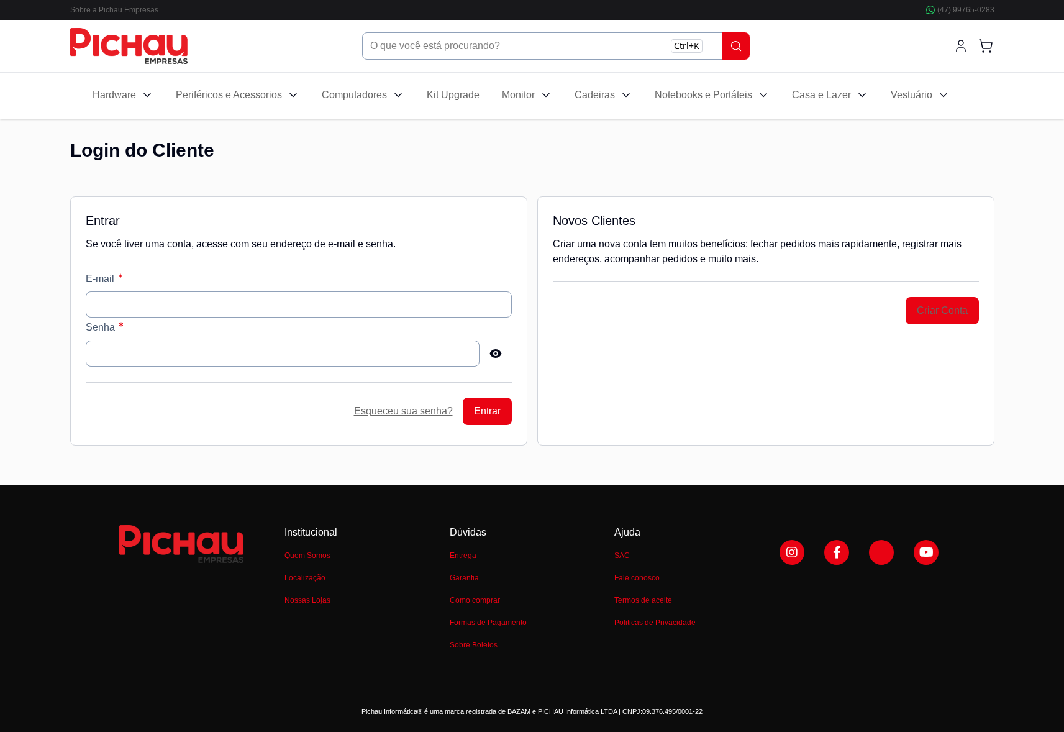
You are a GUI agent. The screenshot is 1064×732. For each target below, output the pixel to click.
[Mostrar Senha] (496, 353)
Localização (304, 578)
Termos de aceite (643, 600)
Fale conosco (637, 578)
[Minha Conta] (961, 46)
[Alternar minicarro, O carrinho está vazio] (986, 46)
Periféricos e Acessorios (229, 94)
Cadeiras (595, 94)
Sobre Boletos (474, 645)
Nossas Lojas (307, 600)
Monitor (518, 94)
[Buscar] (736, 46)
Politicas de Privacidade (655, 622)
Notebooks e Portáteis (703, 94)
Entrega (463, 555)
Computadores (354, 94)
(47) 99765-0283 (965, 10)
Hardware (114, 94)
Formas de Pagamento (488, 622)
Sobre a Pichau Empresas (114, 10)
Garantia (464, 578)
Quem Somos (307, 555)
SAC (622, 555)
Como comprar (475, 600)
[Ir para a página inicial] (129, 45)
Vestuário (911, 94)
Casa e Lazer (821, 94)
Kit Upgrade (453, 94)
